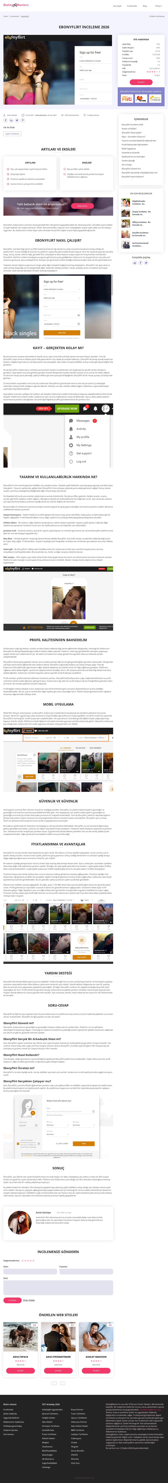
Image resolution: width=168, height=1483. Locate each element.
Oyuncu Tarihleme (79, 1418)
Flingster (75, 1446)
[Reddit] (135, 263)
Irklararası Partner (79, 1422)
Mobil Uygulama (129, 148)
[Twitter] (17, 120)
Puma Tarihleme (49, 1434)
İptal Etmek (29, 1300)
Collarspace (76, 1438)
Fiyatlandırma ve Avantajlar (133, 156)
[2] (25, 1260)
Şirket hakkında (10, 1413)
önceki (54, 1383)
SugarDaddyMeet (49, 1463)
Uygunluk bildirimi (11, 1418)
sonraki (62, 1383)
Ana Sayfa (117, 6)
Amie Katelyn (43, 1212)
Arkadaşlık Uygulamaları (52, 1409)
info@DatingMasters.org (150, 1409)
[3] (28, 1260)
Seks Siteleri (47, 1422)
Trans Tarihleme (78, 1413)
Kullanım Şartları (10, 1430)
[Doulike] (125, 234)
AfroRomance (48, 1459)
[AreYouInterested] (125, 244)
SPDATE (74, 1455)
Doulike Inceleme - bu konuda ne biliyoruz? (140, 235)
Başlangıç (82, 206)
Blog (145, 6)
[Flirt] (127, 98)
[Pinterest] (23, 120)
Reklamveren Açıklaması (13, 1422)
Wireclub (75, 1459)
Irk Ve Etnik (9, 127)
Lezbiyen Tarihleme (79, 1434)
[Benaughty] (141, 98)
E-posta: (63, 1266)
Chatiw (74, 1442)
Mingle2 (45, 1442)
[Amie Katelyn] (20, 1222)
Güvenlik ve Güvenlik (130, 152)
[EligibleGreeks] (125, 203)
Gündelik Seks (48, 1430)
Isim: (5, 1266)
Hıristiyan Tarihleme (50, 1426)
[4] (30, 1260)
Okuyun (20, 1365)
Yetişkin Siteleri (48, 1418)
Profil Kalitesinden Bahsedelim (135, 144)
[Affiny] (125, 223)
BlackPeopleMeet (49, 1450)
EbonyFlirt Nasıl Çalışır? (132, 132)
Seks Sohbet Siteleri (79, 1426)
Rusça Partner (77, 1409)
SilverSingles (47, 1455)
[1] (22, 1260)
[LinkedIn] (11, 120)
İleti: (5, 1278)
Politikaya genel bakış (12, 1426)
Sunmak (12, 1300)
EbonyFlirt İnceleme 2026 (132, 124)
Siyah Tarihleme (12, 134)
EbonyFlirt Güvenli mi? (131, 168)
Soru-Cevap (127, 164)
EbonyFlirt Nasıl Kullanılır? (133, 176)
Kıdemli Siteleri (48, 1438)
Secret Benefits (77, 1450)
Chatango (46, 1467)
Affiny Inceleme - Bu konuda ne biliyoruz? (141, 225)
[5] (33, 1260)
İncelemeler (132, 6)
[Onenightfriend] (155, 98)
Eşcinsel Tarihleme (50, 1413)
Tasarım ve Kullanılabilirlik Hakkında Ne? (139, 140)
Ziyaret (141, 82)
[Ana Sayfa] (16, 5)
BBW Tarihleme (77, 1430)
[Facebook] (5, 120)
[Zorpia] (125, 213)
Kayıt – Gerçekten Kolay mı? (133, 136)
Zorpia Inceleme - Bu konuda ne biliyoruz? (141, 214)
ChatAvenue (47, 1446)
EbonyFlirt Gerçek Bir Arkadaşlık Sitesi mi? (139, 172)
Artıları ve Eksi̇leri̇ (129, 128)
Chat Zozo (75, 1463)
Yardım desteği (128, 160)
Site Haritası (8, 1434)
